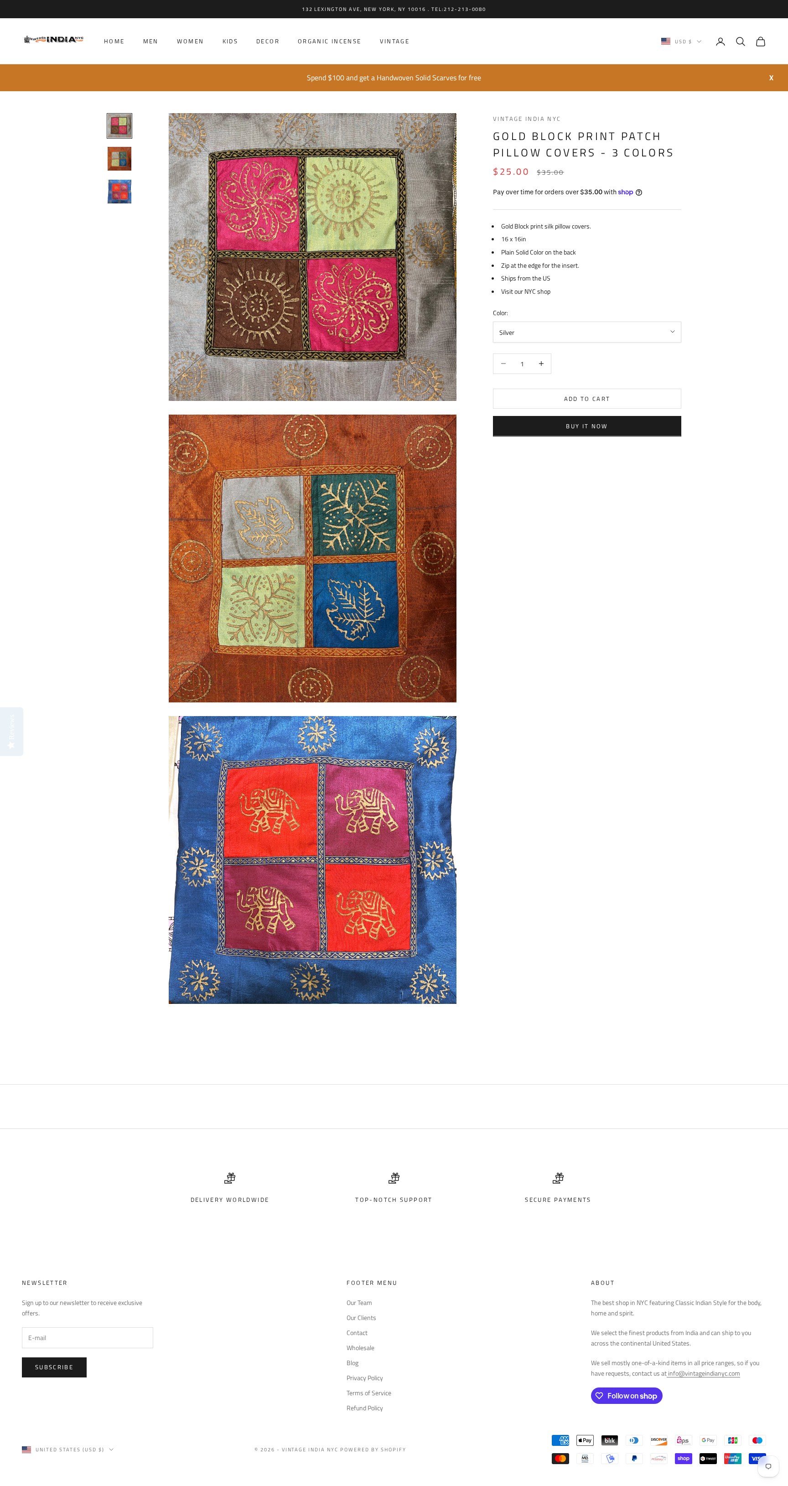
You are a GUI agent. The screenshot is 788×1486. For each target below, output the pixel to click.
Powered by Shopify (373, 1449)
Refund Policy (365, 1408)
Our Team (359, 1302)
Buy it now (587, 425)
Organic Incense (330, 41)
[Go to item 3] (119, 191)
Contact (357, 1332)
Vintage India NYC (527, 118)
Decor (268, 41)
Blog (352, 1362)
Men (151, 41)
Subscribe (54, 1367)
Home (114, 41)
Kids (230, 41)
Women (190, 41)
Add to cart (587, 398)
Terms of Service (369, 1393)
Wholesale (360, 1347)
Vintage (395, 41)
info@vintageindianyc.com (703, 1373)
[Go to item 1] (119, 126)
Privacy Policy (365, 1377)
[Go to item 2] (119, 158)
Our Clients (361, 1317)
